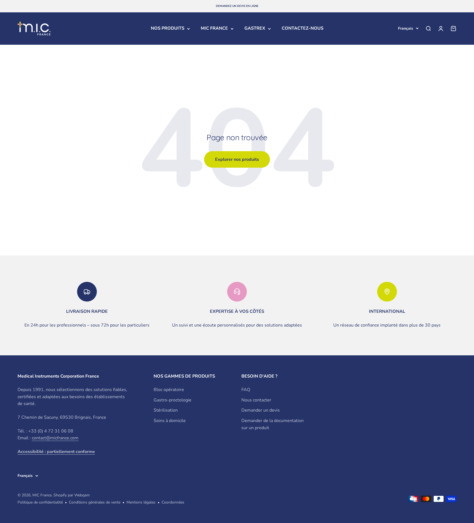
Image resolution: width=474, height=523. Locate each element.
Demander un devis (260, 410)
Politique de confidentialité (40, 502)
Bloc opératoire (169, 390)
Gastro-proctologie (172, 400)
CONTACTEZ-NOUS (302, 28)
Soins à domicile (170, 421)
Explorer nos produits (237, 159)
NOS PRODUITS (167, 28)
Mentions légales (141, 502)
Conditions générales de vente (94, 502)
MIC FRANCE (214, 28)
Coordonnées (173, 502)
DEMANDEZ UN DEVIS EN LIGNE (237, 6)
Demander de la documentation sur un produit (272, 424)
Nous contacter (256, 400)
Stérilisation (166, 410)
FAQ (245, 390)
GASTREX (254, 28)
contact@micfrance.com (55, 438)
